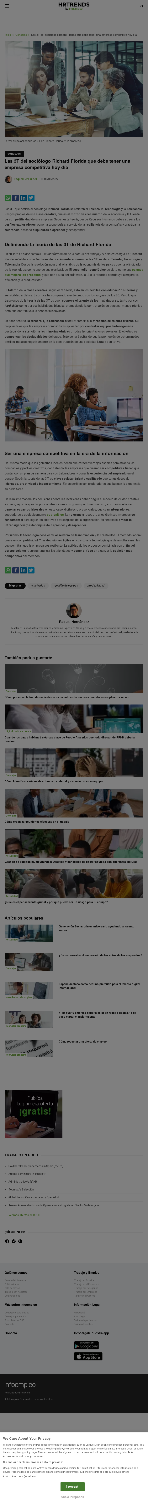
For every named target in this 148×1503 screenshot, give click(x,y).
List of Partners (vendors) (19, 1476)
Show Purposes (72, 1497)
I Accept (72, 1486)
